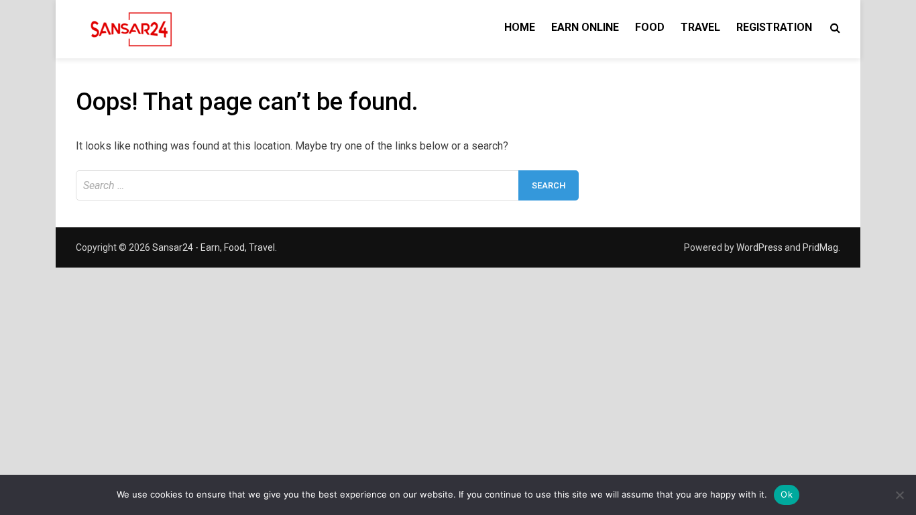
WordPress (759, 247)
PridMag (820, 247)
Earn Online (585, 27)
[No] (899, 495)
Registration (774, 27)
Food (650, 27)
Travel (700, 27)
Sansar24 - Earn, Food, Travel (213, 247)
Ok (787, 494)
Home (519, 27)
